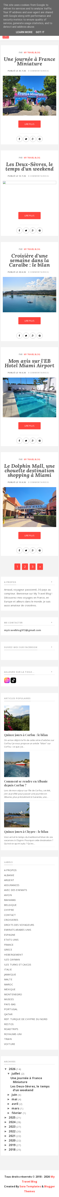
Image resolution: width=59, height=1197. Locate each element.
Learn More (24, 32)
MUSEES (9, 999)
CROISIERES (11, 919)
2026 (12, 1069)
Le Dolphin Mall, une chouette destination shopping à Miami (29, 470)
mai (15, 1099)
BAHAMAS (10, 899)
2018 (12, 1149)
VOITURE (9, 1044)
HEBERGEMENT (13, 954)
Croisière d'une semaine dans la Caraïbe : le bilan (29, 260)
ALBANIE (9, 875)
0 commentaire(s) (38, 71)
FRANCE (8, 944)
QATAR (8, 1014)
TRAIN (8, 1039)
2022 (12, 1131)
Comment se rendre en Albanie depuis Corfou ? (26, 783)
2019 (12, 1145)
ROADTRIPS (11, 1029)
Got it (40, 32)
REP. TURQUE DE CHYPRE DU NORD (26, 1019)
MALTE (8, 979)
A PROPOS (10, 870)
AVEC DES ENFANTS (15, 890)
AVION (8, 895)
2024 (12, 1122)
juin (15, 1095)
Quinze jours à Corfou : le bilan (26, 735)
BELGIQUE (10, 905)
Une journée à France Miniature (29, 61)
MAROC (8, 984)
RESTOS (9, 1024)
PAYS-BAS (10, 1004)
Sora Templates (30, 1186)
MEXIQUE (9, 989)
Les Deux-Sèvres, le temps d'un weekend (29, 166)
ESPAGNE (9, 934)
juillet (16, 1073)
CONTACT (10, 914)
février (17, 1113)
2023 (12, 1126)
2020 (12, 1140)
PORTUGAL (11, 1009)
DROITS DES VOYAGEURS (19, 924)
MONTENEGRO (13, 994)
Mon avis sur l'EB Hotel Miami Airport (29, 363)
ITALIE (8, 969)
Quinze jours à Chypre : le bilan (26, 832)
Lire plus (29, 124)
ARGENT (9, 880)
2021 (12, 1136)
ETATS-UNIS (11, 939)
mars (16, 1108)
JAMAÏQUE (10, 974)
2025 (12, 1117)
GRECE (8, 949)
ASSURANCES (12, 885)
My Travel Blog (32, 52)
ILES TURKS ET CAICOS (17, 964)
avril (15, 1104)
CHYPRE (9, 909)
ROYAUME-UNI (13, 1034)
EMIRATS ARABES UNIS (17, 929)
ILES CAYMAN (12, 959)
